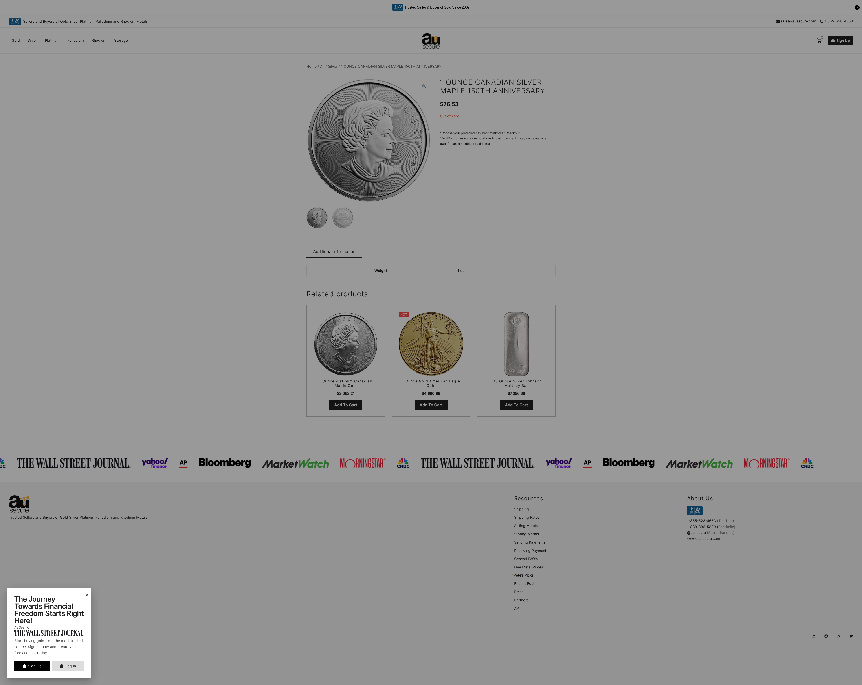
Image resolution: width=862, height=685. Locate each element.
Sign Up (35, 666)
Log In (70, 666)
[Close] (87, 595)
